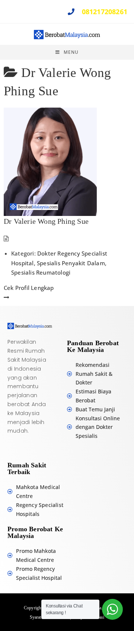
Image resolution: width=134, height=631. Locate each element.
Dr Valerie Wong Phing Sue (46, 221)
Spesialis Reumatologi (40, 272)
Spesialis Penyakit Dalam (71, 263)
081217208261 (103, 11)
